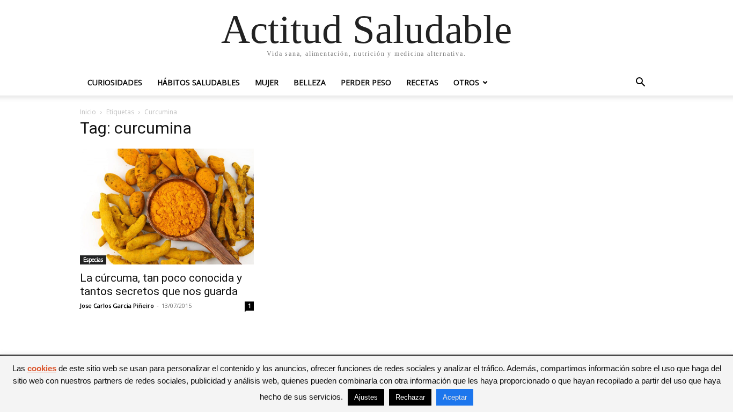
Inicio (88, 111)
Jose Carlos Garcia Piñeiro (117, 305)
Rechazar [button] (410, 397)
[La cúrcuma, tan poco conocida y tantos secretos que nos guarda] (167, 206)
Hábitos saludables (198, 82)
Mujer (266, 82)
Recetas (422, 82)
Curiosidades (114, 82)
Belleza (310, 82)
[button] (640, 83)
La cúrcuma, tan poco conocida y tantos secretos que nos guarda (161, 284)
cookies (41, 368)
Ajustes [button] (366, 397)
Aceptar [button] (455, 397)
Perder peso (366, 82)
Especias (93, 259)
